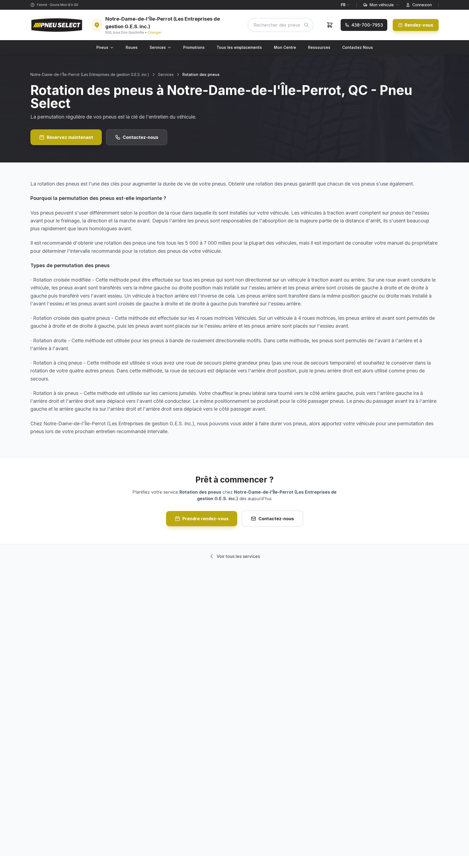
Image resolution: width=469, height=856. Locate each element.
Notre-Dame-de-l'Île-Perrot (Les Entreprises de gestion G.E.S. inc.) (89, 74)
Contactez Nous (357, 47)
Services (158, 47)
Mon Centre (285, 47)
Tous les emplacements (239, 47)
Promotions (194, 47)
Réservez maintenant (70, 137)
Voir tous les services (238, 556)
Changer (154, 32)
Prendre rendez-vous (205, 518)
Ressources (319, 47)
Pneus (102, 47)
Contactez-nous (140, 137)
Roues (132, 47)
